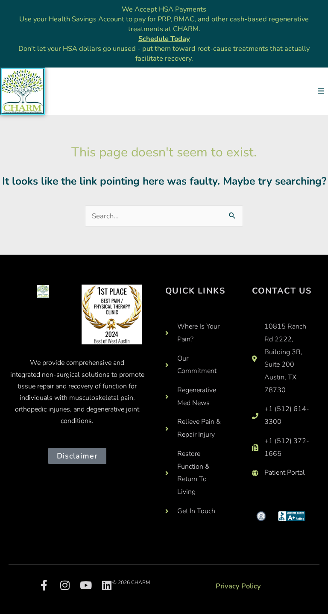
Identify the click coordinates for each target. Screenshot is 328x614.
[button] (320, 91)
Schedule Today (164, 39)
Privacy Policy (238, 586)
